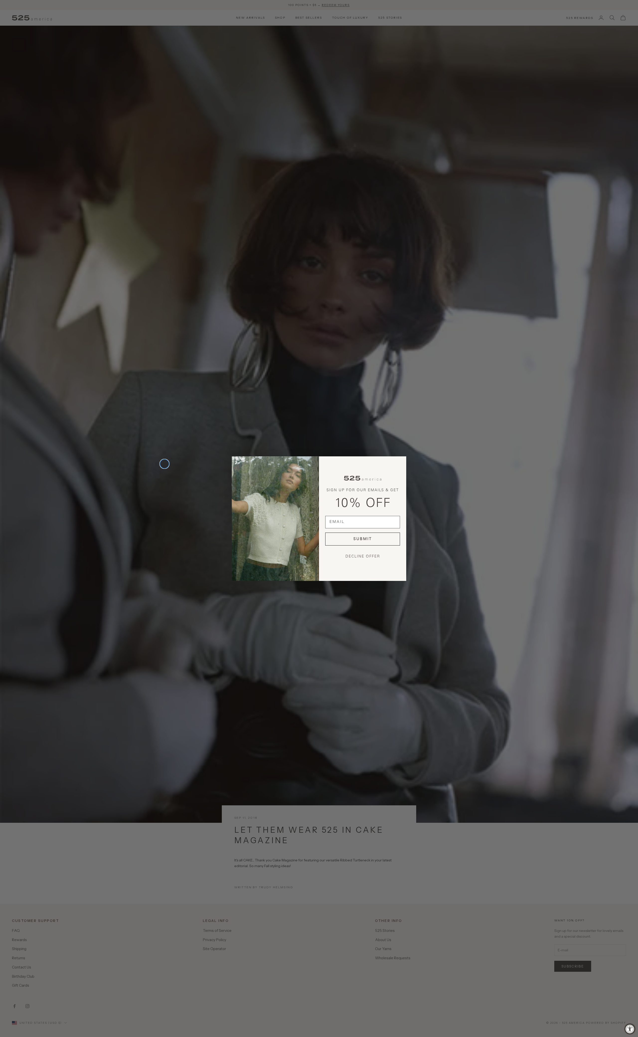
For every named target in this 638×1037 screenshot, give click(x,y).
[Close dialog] (164, 463)
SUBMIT (362, 539)
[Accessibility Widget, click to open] (630, 1029)
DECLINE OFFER (362, 556)
